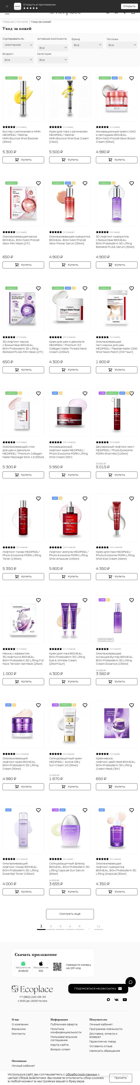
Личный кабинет (101, 1024)
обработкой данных (81, 1074)
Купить (26, 160)
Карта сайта (60, 1045)
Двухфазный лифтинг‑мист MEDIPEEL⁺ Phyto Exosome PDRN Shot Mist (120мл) (115, 450)
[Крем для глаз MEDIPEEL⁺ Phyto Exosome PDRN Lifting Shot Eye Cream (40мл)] (116, 518)
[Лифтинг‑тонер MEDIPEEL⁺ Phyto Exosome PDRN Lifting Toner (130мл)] (23, 518)
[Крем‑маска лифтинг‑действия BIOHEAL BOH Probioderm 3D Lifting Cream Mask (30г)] (116, 724)
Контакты (18, 1034)
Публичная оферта (64, 1024)
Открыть (129, 6)
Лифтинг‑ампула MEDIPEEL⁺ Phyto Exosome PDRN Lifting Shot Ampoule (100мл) (69, 555)
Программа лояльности (105, 1029)
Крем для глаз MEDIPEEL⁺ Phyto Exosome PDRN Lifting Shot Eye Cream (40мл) (115, 555)
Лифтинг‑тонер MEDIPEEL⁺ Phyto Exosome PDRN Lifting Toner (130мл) (22, 555)
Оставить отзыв (100, 1046)
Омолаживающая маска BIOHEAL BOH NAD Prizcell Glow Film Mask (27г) (21, 240)
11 (98, 926)
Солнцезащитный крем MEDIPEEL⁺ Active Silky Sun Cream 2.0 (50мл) (65, 762)
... (89, 928)
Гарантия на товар (102, 1042)
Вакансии (19, 1029)
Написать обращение (104, 1051)
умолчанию (13, 45)
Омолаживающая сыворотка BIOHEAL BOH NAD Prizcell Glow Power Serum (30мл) (69, 240)
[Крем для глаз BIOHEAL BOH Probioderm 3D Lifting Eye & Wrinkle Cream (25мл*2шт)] (70, 619)
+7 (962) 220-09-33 (32, 997)
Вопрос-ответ (60, 1049)
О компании (20, 1024)
